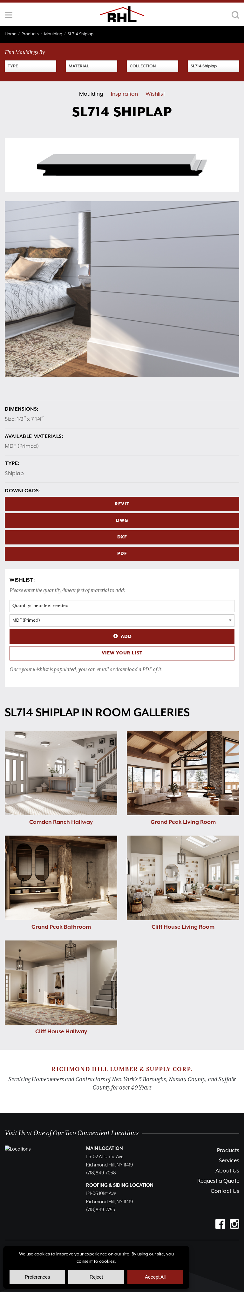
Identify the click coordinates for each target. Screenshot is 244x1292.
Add (126, 636)
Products (228, 1150)
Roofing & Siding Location (119, 1185)
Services (229, 1161)
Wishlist (155, 94)
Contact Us (225, 1191)
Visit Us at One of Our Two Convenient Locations (72, 1133)
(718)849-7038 (101, 1173)
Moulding (91, 94)
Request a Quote (218, 1181)
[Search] (235, 15)
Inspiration (124, 94)
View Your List (122, 653)
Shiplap (14, 473)
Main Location (104, 1148)
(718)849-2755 (100, 1210)
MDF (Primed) (22, 446)
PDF (122, 553)
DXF (122, 537)
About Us (227, 1171)
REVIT (122, 504)
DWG (122, 520)
